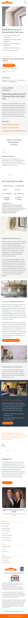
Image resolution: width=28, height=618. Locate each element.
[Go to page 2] (11, 175)
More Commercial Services (10, 340)
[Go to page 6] (17, 175)
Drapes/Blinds (17, 209)
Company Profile (6, 546)
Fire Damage (5, 526)
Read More (7, 482)
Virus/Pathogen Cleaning (8, 206)
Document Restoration (7, 209)
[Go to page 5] (15, 175)
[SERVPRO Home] (7, 2)
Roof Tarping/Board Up (12, 211)
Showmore (4, 118)
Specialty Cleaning (6, 537)
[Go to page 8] (18, 450)
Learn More (7, 423)
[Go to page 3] (12, 175)
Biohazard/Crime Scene (16, 205)
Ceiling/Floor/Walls (20, 208)
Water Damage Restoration (11, 124)
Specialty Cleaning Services (10, 127)
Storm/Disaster (5, 530)
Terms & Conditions (6, 557)
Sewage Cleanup (6, 205)
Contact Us (4, 551)
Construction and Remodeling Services (14, 130)
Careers (4, 548)
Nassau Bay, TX (13, 81)
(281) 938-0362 (9, 65)
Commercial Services (7, 535)
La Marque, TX (22, 80)
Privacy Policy (5, 560)
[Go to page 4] (14, 175)
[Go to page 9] (20, 450)
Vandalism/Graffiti (6, 212)
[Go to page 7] (18, 175)
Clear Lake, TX (5, 80)
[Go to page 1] (9, 175)
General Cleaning (6, 540)
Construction (5, 533)
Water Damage (6, 523)
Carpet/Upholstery (11, 208)
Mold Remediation (6, 528)
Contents (13, 212)
